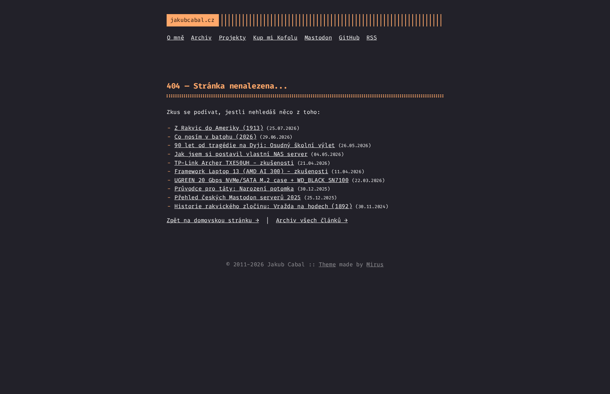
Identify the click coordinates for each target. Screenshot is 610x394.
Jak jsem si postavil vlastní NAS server (241, 154)
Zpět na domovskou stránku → (213, 220)
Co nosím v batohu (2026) (215, 136)
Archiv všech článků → (312, 220)
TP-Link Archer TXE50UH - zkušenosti (234, 162)
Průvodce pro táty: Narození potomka (234, 188)
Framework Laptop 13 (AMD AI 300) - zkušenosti (251, 171)
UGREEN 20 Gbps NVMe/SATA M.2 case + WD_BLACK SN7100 (261, 180)
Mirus (374, 264)
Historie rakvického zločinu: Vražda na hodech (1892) (263, 206)
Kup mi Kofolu (275, 37)
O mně (175, 37)
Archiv (201, 37)
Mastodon (318, 37)
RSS (371, 37)
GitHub (349, 37)
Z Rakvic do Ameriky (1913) (218, 128)
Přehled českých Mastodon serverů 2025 (237, 197)
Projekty (232, 37)
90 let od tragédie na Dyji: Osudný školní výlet (254, 145)
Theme (327, 264)
